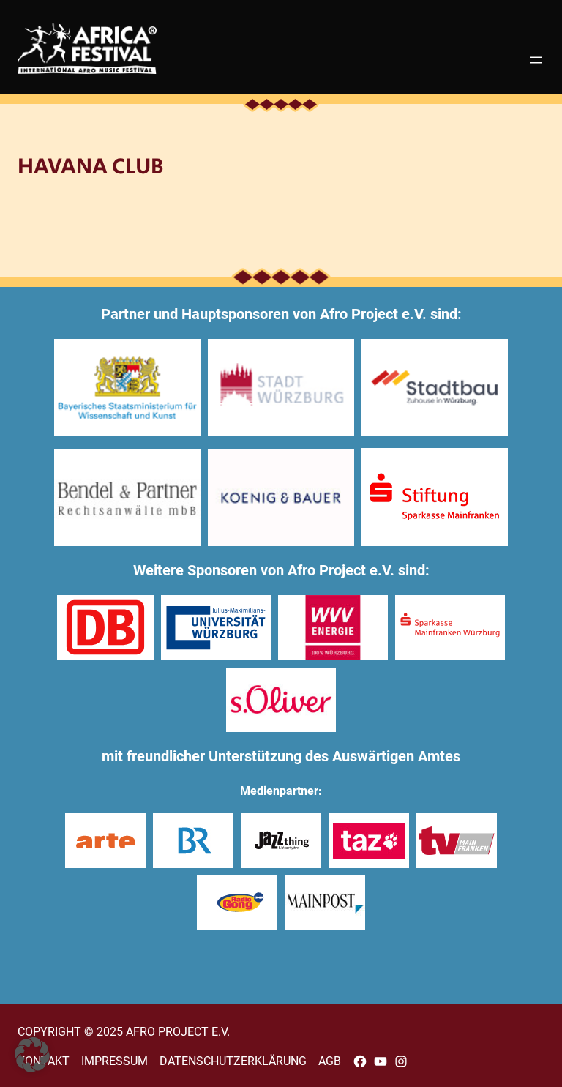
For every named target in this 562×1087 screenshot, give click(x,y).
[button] (32, 1055)
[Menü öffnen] (535, 60)
